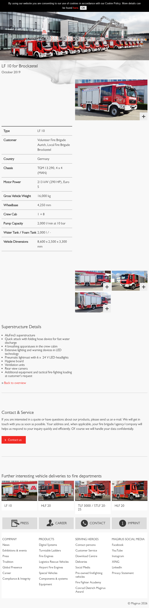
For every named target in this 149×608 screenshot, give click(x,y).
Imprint (134, 523)
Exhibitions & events (15, 550)
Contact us (15, 440)
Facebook (117, 545)
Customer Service (86, 550)
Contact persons (85, 545)
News (6, 545)
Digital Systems (48, 545)
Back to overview (14, 383)
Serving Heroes (87, 539)
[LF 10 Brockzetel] (111, 99)
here (75, 7)
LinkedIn (117, 567)
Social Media (82, 567)
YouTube (117, 550)
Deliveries (81, 562)
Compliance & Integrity (16, 578)
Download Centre (86, 556)
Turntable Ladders (50, 550)
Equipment (45, 584)
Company (9, 539)
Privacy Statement (123, 573)
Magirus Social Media (128, 539)
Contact (97, 523)
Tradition (8, 562)
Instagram (118, 556)
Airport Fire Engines (51, 567)
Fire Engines (46, 556)
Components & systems (53, 578)
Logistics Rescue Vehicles (54, 562)
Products (46, 539)
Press (24, 523)
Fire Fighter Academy (88, 582)
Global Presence (12, 567)
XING (115, 562)
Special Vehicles (48, 573)
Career (61, 523)
